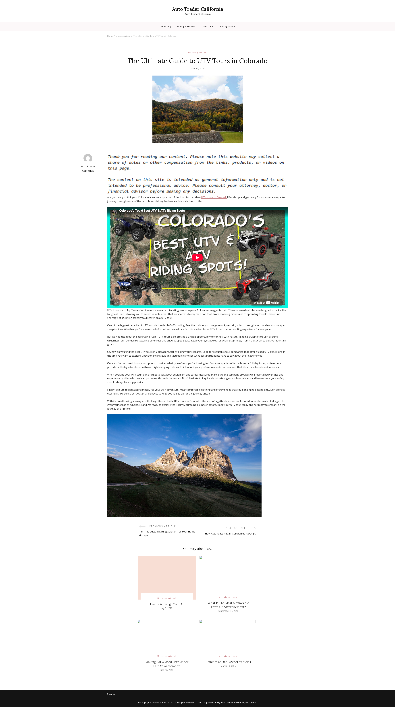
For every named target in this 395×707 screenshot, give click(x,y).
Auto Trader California (197, 9)
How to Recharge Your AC (167, 604)
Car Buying (165, 26)
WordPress (251, 702)
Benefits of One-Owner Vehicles (228, 662)
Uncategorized (197, 52)
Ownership (207, 26)
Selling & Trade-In (186, 26)
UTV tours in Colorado (214, 197)
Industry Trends (227, 26)
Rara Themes (227, 702)
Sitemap (111, 694)
